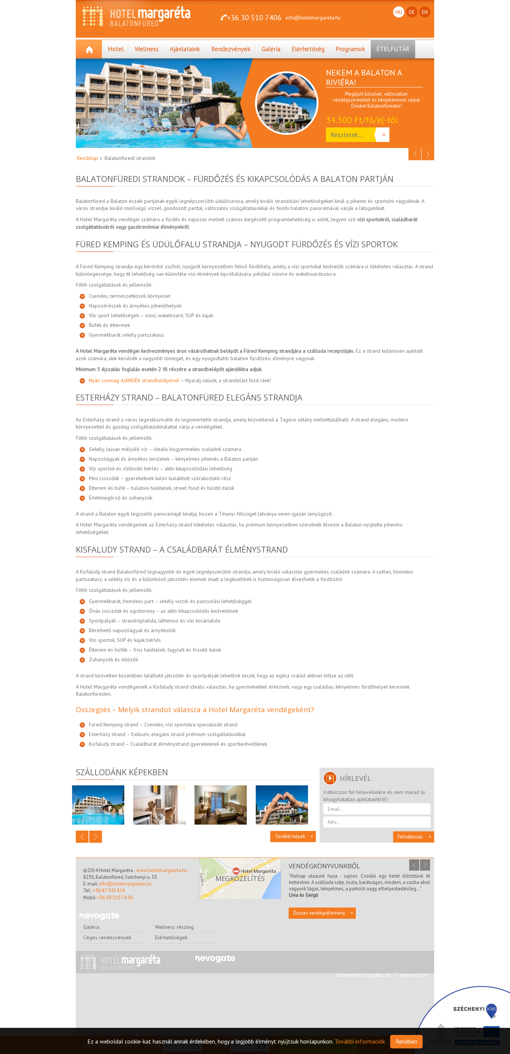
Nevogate (99, 916)
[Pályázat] (461, 1020)
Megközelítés (240, 878)
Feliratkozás (410, 837)
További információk (360, 1041)
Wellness (147, 49)
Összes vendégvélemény (319, 913)
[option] (344, 107)
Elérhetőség (308, 49)
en (425, 12)
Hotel (116, 49)
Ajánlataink (185, 49)
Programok (350, 49)
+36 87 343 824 (109, 890)
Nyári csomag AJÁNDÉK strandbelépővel (134, 380)
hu (398, 12)
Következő (428, 154)
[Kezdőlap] (89, 49)
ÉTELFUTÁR (393, 49)
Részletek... (346, 134)
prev (414, 865)
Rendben (406, 1041)
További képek (290, 836)
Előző (414, 154)
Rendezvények (231, 49)
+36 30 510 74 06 (115, 897)
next (425, 865)
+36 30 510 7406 (254, 17)
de (412, 12)
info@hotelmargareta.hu (313, 17)
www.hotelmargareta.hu (161, 870)
